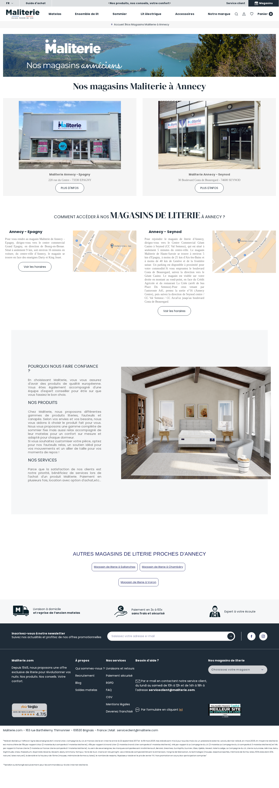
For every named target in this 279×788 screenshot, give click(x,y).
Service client (235, 3)
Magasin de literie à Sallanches (114, 567)
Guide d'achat (36, 3)
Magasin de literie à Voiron (138, 582)
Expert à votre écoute (240, 611)
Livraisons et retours (120, 668)
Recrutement (85, 676)
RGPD (110, 683)
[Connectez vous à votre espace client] (244, 14)
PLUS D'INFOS (70, 188)
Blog (78, 683)
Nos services (116, 660)
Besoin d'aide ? (147, 660)
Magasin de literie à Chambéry (162, 567)
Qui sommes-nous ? (90, 668)
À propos (82, 660)
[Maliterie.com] (23, 13)
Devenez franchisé (119, 711)
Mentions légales (118, 704)
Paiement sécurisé (119, 676)
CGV (109, 697)
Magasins (266, 3)
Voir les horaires (35, 267)
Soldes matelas (86, 690)
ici (181, 710)
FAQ (109, 690)
